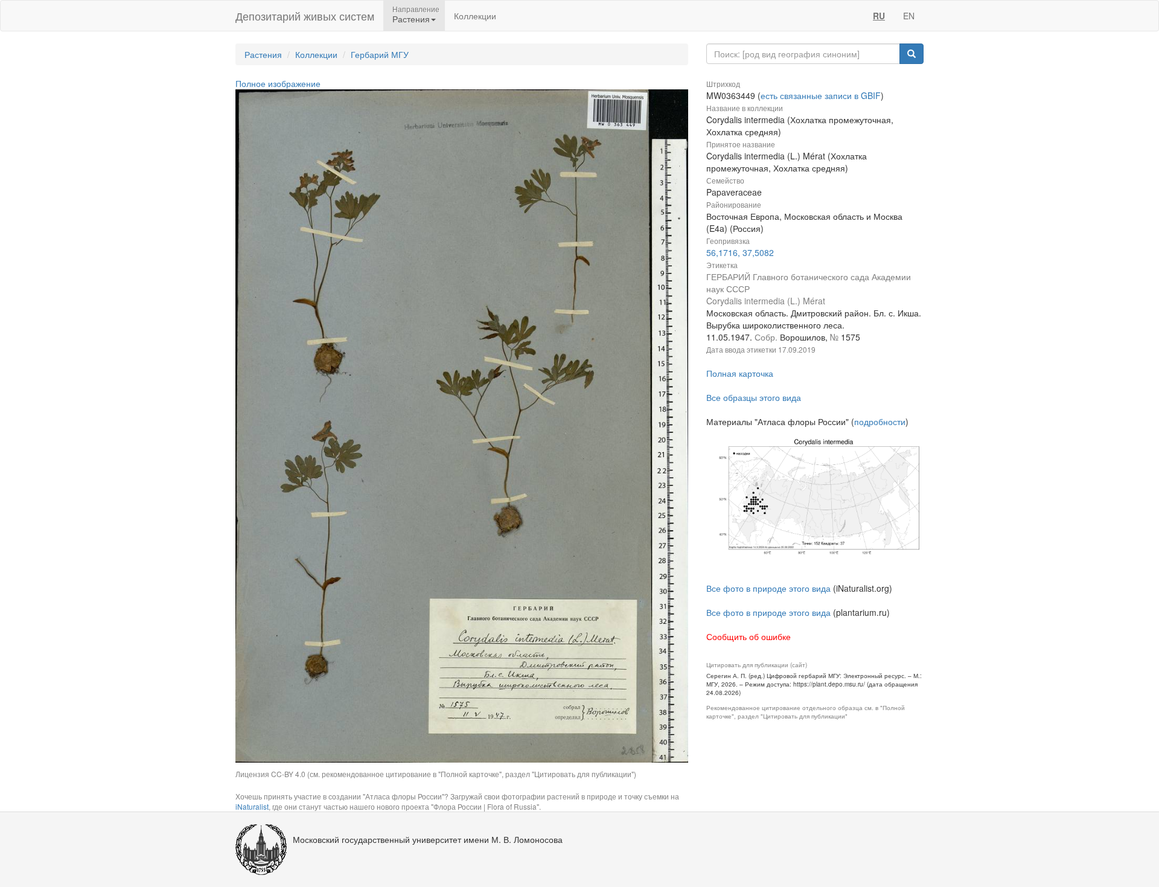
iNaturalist (252, 806)
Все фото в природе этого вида (768, 588)
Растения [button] (411, 19)
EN (909, 16)
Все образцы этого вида (753, 397)
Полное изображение (278, 83)
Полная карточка (739, 373)
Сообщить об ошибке (748, 636)
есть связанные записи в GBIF (821, 95)
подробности (879, 421)
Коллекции (475, 16)
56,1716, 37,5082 (740, 252)
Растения (263, 54)
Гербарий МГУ (380, 54)
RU (879, 16)
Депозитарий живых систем (304, 16)
